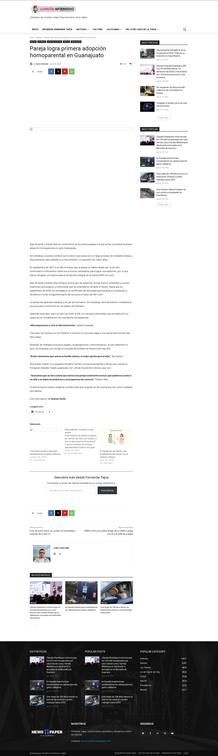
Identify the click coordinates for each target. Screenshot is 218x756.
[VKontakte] (172, 733)
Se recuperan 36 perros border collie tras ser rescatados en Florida (170, 90)
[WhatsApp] (72, 71)
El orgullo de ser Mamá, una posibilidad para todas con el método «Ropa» (114, 454)
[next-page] (36, 625)
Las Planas (41, 42)
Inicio (32, 37)
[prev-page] (32, 625)
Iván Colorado (42, 64)
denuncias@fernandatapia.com (96, 741)
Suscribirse (107, 490)
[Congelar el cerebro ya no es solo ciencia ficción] (147, 107)
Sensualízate (76, 42)
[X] (58, 71)
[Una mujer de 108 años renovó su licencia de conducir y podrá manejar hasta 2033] (117, 592)
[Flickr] (157, 733)
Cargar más (163, 117)
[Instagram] (55, 553)
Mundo (69, 603)
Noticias (66, 42)
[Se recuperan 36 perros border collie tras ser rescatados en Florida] (147, 91)
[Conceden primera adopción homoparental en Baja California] (46, 437)
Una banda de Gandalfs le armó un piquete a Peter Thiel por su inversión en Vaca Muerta (171, 53)
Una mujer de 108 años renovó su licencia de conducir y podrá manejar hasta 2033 (116, 610)
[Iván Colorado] (32, 63)
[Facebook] (51, 71)
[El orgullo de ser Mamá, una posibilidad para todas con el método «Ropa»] (116, 437)
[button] (184, 29)
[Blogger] (143, 733)
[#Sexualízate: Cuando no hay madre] (82, 441)
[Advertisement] (81, 99)
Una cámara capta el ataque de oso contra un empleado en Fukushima (171, 192)
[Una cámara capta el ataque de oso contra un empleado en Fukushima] (147, 193)
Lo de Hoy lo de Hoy (54, 42)
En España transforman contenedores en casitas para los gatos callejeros (171, 161)
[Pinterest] (65, 71)
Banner (39, 37)
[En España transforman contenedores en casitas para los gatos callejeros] (81, 592)
